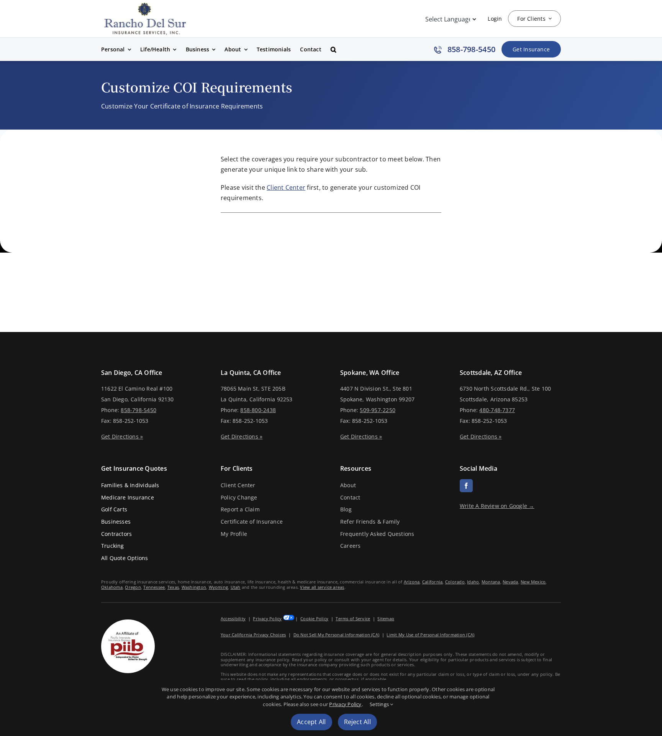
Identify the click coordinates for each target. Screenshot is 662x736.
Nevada (510, 582)
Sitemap (385, 618)
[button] (333, 49)
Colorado (455, 582)
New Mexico (533, 582)
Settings (380, 704)
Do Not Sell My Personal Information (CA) (336, 634)
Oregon (133, 587)
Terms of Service (353, 618)
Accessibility (233, 618)
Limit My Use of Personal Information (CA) (430, 634)
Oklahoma (112, 587)
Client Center (286, 187)
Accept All (311, 722)
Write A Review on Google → (497, 505)
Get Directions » (122, 436)
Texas (173, 587)
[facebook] (466, 485)
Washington (194, 587)
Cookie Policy (314, 618)
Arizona (412, 582)
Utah (236, 587)
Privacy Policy (267, 618)
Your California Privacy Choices (253, 634)
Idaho (473, 582)
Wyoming (218, 587)
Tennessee (154, 587)
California (432, 582)
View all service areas (322, 587)
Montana (491, 582)
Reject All (357, 722)
